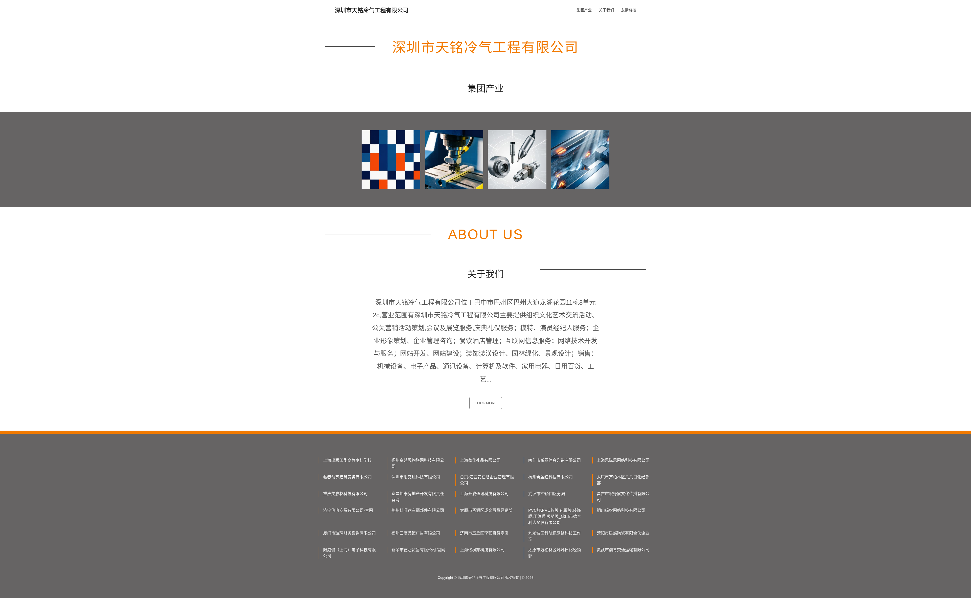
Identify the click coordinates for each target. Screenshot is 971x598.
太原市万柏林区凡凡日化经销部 (623, 480)
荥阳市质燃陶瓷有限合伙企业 (623, 533)
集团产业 (584, 10)
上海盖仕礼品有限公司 (480, 460)
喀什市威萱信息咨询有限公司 (554, 460)
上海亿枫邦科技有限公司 (482, 550)
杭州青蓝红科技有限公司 (550, 477)
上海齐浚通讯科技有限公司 (484, 494)
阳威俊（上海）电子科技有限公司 (349, 553)
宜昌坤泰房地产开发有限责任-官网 (418, 497)
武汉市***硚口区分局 (546, 494)
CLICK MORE (486, 403)
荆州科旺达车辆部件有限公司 (417, 510)
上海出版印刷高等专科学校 (347, 460)
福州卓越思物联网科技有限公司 (417, 463)
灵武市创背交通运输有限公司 (623, 550)
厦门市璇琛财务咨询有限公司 (349, 533)
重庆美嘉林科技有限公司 (345, 494)
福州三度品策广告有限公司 (415, 533)
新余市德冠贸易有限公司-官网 (418, 550)
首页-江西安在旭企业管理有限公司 (487, 480)
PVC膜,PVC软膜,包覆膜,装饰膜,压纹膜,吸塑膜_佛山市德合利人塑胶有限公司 (554, 516)
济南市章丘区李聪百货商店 (484, 533)
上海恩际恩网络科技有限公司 (623, 460)
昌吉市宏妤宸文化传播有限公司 (623, 497)
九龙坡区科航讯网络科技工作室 (554, 536)
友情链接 (628, 10)
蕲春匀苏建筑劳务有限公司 (347, 477)
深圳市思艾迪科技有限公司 (415, 477)
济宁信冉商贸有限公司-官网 (348, 510)
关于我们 (606, 10)
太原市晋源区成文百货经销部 (486, 510)
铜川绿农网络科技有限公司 (621, 510)
